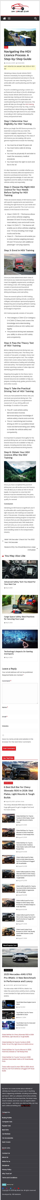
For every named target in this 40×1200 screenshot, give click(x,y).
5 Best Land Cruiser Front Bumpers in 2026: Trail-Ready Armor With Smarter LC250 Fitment (25, 932)
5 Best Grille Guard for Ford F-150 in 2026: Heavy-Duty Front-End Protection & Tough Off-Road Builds (26, 918)
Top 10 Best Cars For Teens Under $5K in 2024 (24, 1014)
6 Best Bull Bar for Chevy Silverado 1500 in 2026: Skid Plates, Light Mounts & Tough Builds (19, 792)
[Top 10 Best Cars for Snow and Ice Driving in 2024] (8, 1025)
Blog (6, 47)
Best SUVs (5, 1130)
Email (4, 717)
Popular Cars (8, 970)
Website (5, 726)
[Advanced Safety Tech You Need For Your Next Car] (20, 561)
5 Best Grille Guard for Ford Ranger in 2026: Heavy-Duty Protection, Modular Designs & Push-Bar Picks (25, 904)
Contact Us (6, 1153)
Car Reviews (6, 1134)
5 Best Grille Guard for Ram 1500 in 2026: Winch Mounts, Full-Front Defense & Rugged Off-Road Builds (25, 860)
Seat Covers (6, 1142)
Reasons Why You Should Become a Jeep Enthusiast (20, 548)
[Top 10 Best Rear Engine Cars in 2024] (8, 1004)
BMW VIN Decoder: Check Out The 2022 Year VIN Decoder (19, 540)
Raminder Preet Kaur (21, 985)
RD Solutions (16, 1194)
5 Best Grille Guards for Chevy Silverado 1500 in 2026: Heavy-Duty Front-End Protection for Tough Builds (26, 875)
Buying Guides (8, 783)
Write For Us (6, 1161)
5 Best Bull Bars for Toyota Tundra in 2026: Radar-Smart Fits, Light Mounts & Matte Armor (25, 819)
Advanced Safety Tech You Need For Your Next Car (20, 583)
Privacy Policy (6, 1169)
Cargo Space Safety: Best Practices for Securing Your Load (19, 617)
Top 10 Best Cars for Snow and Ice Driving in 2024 (25, 1024)
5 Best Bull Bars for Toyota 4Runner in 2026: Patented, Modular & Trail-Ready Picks (25, 832)
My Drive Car (18, 1190)
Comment (6, 681)
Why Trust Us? (7, 1174)
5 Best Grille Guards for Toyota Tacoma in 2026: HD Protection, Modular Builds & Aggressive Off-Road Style (26, 889)
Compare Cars (7, 1122)
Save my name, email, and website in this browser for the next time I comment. (17, 740)
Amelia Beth (20, 63)
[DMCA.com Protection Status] (8, 1185)
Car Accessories (7, 1138)
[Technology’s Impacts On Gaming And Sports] (20, 631)
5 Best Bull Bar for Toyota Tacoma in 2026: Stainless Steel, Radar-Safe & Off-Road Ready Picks (25, 846)
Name (5, 707)
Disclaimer (5, 1165)
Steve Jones (20, 801)
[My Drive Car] (4, 18)
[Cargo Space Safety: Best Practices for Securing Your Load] (20, 596)
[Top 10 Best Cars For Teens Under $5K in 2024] (8, 1015)
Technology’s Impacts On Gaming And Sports (18, 652)
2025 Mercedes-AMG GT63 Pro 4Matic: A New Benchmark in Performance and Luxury (20, 978)
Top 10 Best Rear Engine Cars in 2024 (26, 1003)
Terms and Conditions (9, 1178)
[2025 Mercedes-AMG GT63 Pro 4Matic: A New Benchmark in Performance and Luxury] (20, 958)
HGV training (29, 104)
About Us (5, 1157)
